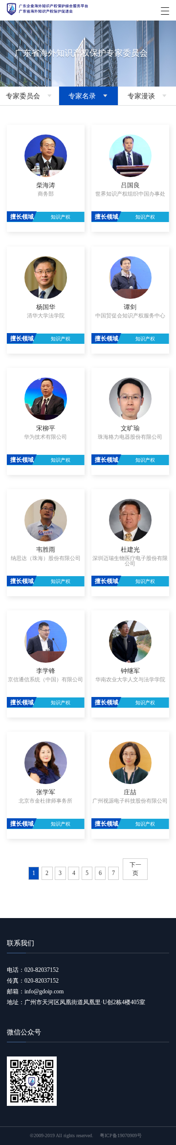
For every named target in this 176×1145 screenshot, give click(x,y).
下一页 (135, 869)
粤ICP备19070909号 (121, 1135)
